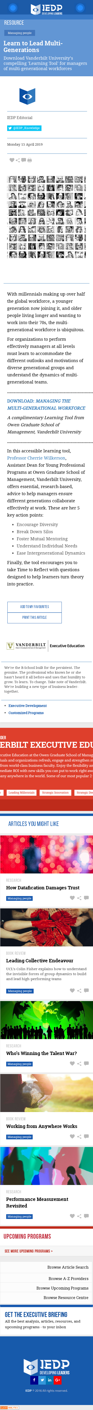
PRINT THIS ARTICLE (34, 618)
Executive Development (28, 705)
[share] (18, 160)
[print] (29, 160)
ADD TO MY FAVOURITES (34, 607)
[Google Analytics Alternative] (9, 1407)
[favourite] (12, 160)
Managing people (19, 898)
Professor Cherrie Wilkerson (36, 458)
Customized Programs (26, 712)
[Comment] (23, 160)
